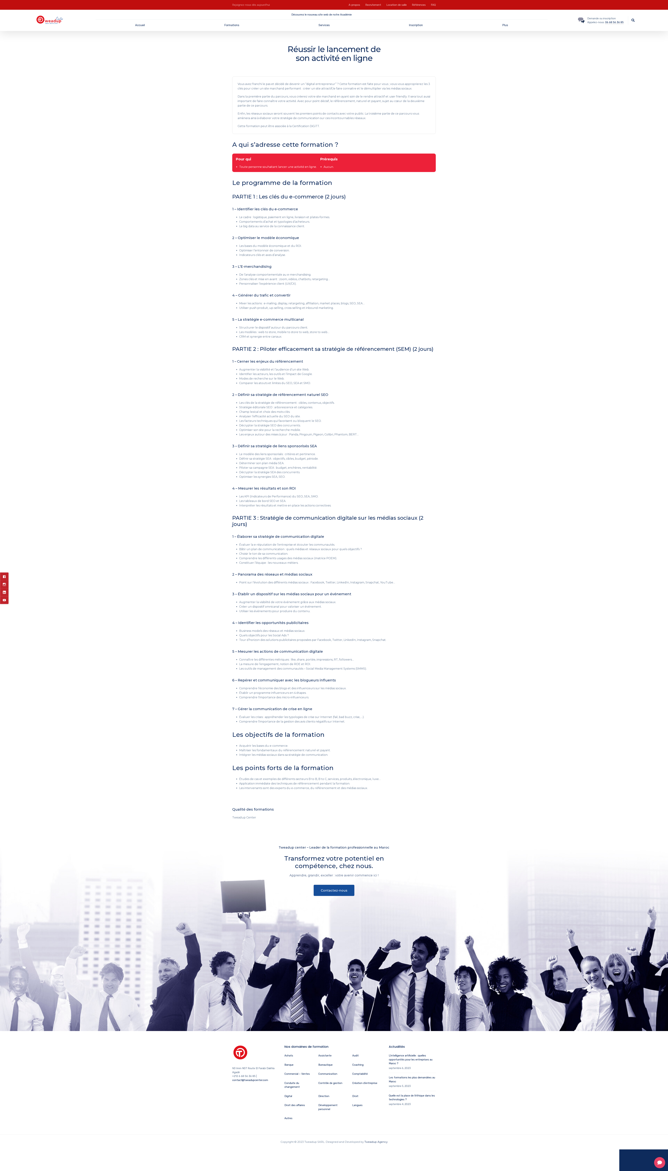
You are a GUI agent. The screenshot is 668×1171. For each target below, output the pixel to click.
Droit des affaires (294, 1105)
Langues (357, 1105)
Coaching (358, 1064)
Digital (288, 1096)
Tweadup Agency (376, 1141)
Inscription (416, 25)
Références (419, 4)
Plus (505, 25)
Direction (323, 1096)
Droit (355, 1096)
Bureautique (325, 1064)
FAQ (433, 4)
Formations (231, 25)
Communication (327, 1073)
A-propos (354, 4)
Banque (288, 1064)
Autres (288, 1118)
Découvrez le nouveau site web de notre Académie (321, 14)
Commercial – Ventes (297, 1073)
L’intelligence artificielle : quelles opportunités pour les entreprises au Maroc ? (410, 1059)
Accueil (140, 25)
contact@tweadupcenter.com (250, 1080)
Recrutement (373, 4)
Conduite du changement (292, 1085)
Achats (288, 1055)
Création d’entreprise (364, 1083)
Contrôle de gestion (330, 1083)
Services (324, 25)
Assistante (325, 1055)
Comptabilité (360, 1073)
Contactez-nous (334, 890)
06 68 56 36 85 (614, 22)
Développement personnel (327, 1107)
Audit (355, 1055)
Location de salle (396, 4)
